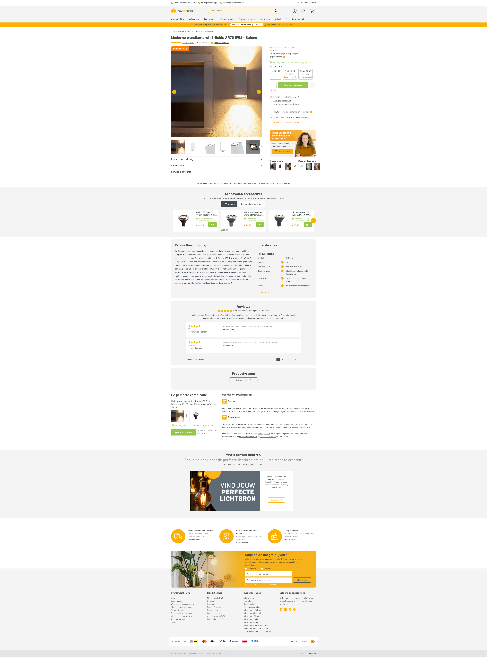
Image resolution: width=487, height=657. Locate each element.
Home (173, 31)
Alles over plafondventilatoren (256, 629)
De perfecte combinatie (207, 184)
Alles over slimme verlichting (256, 625)
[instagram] (285, 609)
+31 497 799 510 (268, 437)
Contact (174, 622)
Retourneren (212, 610)
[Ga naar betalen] (259, 92)
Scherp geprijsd (298, 19)
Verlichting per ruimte (247, 19)
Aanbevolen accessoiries (245, 184)
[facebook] (281, 609)
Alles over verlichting (252, 610)
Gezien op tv (249, 604)
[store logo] (183, 11)
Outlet (286, 19)
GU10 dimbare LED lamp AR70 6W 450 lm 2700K (300, 213)
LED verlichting (209, 19)
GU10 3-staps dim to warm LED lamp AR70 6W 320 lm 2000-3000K (254, 213)
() (188, 43)
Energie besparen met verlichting (258, 632)
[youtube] (294, 609)
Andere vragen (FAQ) (216, 616)
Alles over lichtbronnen (253, 619)
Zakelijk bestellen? (215, 619)
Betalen (210, 601)
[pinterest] (290, 609)
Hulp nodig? (226, 184)
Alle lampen (249, 598)
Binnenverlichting (177, 19)
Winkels (313, 3)
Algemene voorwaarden (181, 607)
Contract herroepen (215, 613)
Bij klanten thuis (266, 184)
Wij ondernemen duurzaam (182, 604)
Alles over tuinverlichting (254, 613)
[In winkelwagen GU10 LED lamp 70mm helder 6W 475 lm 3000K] (212, 224)
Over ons (175, 598)
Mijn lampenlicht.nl (215, 598)
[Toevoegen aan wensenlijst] (312, 85)
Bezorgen (211, 604)
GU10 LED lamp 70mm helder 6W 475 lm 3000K (206, 213)
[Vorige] (174, 92)
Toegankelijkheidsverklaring (183, 613)
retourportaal (264, 434)
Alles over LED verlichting (254, 616)
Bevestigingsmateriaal (251, 204)
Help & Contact (302, 3)
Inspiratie (247, 601)
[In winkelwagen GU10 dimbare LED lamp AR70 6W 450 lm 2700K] (308, 224)
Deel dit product (221, 43)
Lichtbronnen (265, 19)
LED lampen (229, 204)
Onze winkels (176, 601)
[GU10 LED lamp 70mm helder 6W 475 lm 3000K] (195, 416)
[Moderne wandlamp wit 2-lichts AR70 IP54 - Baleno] (177, 416)
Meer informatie (277, 318)
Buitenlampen (194, 19)
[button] (243, 24)
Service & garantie (215, 607)
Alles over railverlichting (254, 622)
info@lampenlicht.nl (248, 437)
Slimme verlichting (227, 19)
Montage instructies (252, 607)
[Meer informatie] (265, 25)
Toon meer (265, 292)
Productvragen (283, 184)
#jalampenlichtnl (178, 619)
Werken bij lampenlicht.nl (181, 616)
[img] (216, 91)
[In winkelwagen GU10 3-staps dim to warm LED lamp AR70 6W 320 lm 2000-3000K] (260, 224)
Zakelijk (278, 19)
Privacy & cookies (178, 610)
